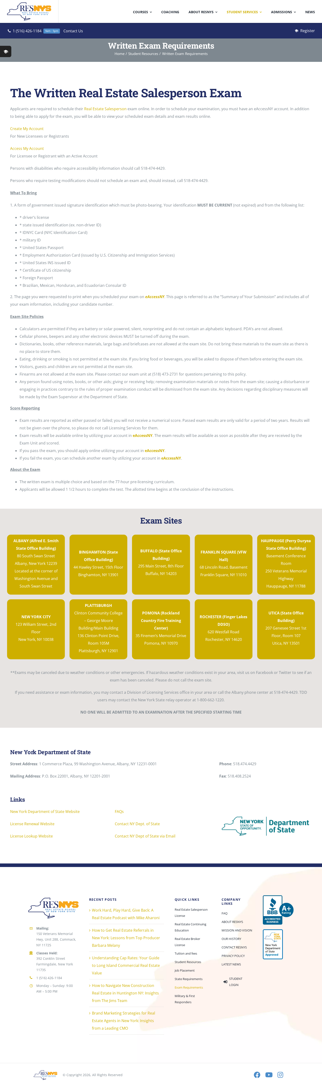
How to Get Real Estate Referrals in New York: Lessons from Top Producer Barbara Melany (126, 938)
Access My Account (27, 148)
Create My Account (27, 128)
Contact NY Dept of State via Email (145, 836)
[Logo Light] (45, 1072)
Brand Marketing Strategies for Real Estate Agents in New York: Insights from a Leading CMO (123, 1021)
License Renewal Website (32, 823)
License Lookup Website (31, 836)
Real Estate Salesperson (105, 108)
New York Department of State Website (45, 811)
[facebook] (257, 1075)
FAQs (119, 811)
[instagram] (280, 1075)
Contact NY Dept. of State (137, 823)
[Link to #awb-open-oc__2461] (5, 51)
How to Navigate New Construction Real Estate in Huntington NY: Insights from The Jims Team (125, 993)
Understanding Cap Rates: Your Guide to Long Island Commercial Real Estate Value (126, 965)
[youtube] (269, 1075)
